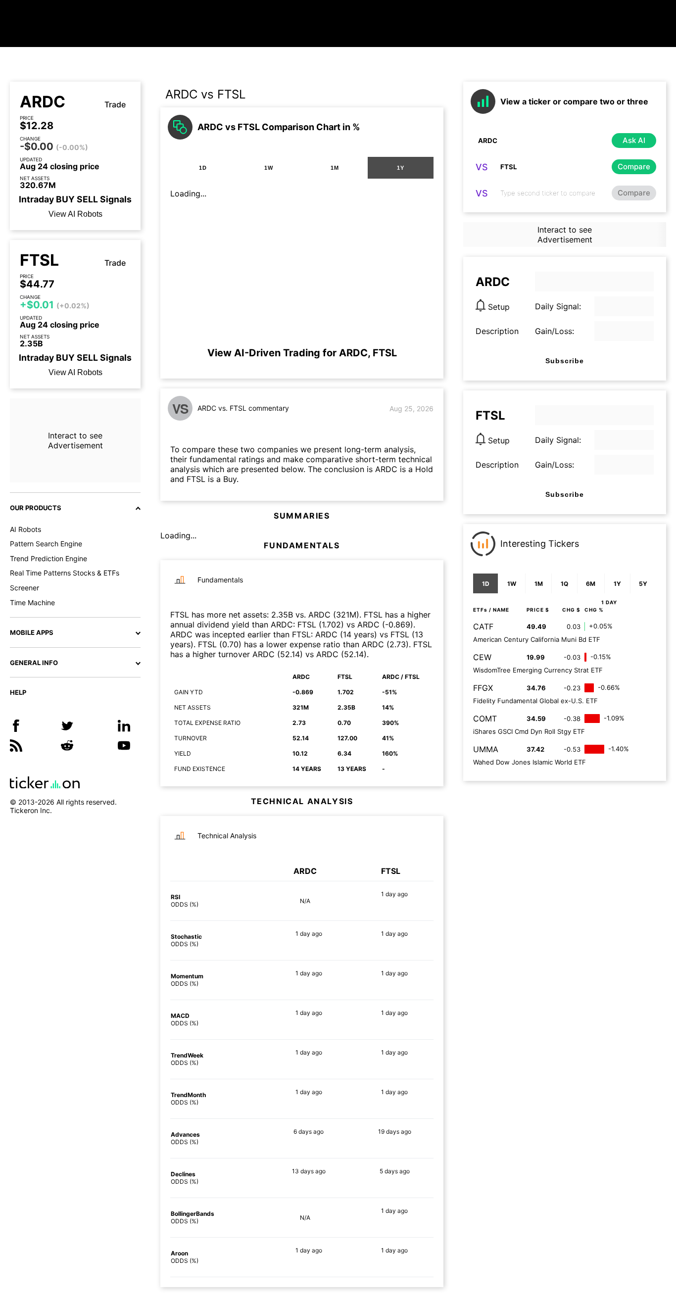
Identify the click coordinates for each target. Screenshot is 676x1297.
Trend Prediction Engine (48, 558)
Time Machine (32, 602)
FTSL (39, 260)
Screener (24, 587)
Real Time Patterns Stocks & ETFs (64, 573)
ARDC (42, 102)
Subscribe (564, 361)
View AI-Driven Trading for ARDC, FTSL (302, 353)
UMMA (485, 749)
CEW (482, 657)
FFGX (483, 688)
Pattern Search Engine (46, 543)
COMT (485, 718)
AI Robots (25, 529)
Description (497, 331)
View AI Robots (75, 214)
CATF (483, 626)
